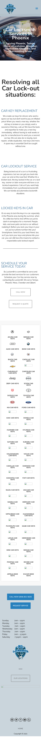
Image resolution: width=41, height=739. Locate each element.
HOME (20, 729)
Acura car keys (12, 338)
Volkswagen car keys (13, 455)
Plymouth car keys (12, 527)
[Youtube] (25, 720)
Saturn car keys (12, 443)
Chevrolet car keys (13, 372)
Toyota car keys (28, 396)
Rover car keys (28, 563)
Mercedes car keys (28, 539)
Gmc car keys (12, 418)
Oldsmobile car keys (28, 515)
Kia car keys (12, 407)
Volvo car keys (28, 455)
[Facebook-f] (12, 720)
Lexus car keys (12, 539)
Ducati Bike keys (28, 575)
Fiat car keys (28, 478)
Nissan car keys (28, 338)
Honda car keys (28, 419)
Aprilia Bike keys (12, 575)
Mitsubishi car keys (12, 515)
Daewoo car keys (29, 467)
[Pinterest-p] (20, 720)
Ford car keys (28, 407)
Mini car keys (12, 550)
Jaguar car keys (28, 491)
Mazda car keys (13, 503)
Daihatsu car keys (12, 479)
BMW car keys (28, 349)
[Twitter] (16, 720)
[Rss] (29, 720)
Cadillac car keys (28, 360)
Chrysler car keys (28, 372)
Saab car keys (28, 526)
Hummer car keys (12, 431)
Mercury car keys (28, 503)
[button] (37, 8)
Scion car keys (28, 384)
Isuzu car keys (12, 490)
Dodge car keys (12, 396)
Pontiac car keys (12, 563)
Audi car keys (12, 349)
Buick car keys (12, 360)
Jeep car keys (12, 383)
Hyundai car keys (28, 431)
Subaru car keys (28, 443)
